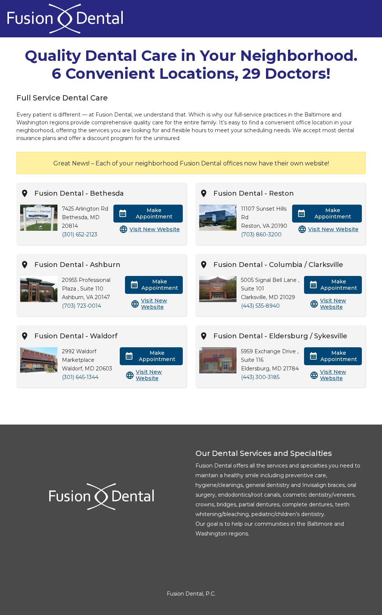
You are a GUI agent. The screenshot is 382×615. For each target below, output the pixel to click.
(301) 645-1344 (80, 377)
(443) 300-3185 (260, 377)
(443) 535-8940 (260, 305)
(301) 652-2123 (79, 234)
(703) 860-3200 (261, 234)
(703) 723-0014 (81, 305)
